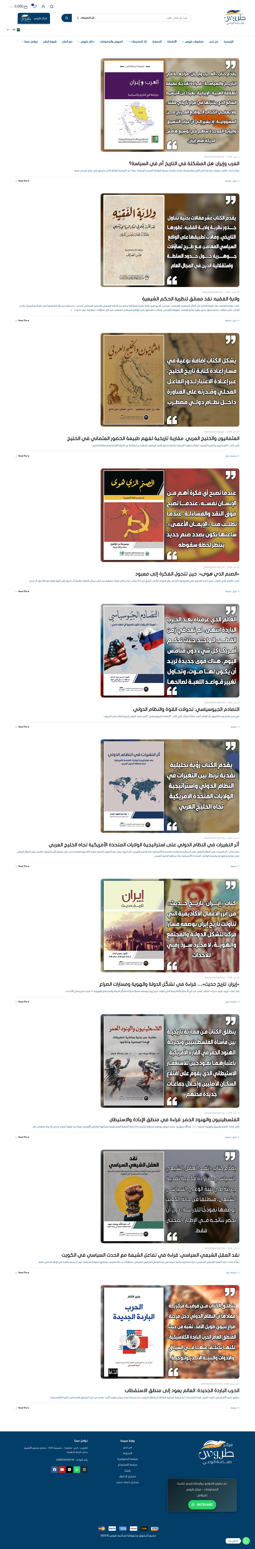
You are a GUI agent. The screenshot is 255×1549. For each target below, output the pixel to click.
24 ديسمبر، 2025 (231, 1384)
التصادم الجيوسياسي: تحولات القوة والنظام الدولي (186, 709)
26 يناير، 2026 (233, 567)
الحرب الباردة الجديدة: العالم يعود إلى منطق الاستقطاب (182, 1390)
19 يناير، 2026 (233, 703)
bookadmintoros (212, 157)
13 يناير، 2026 (233, 978)
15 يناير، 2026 (233, 838)
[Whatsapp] (77, 1469)
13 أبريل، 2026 (233, 157)
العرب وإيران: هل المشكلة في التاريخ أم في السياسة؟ (184, 163)
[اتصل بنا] (246, 1541)
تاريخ (234, 181)
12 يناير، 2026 (233, 1113)
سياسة (228, 181)
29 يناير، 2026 (233, 432)
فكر (228, 1273)
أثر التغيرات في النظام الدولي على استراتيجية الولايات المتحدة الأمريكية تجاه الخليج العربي (144, 844)
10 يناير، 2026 (233, 1248)
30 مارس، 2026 (232, 292)
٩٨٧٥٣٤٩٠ (204, 1505)
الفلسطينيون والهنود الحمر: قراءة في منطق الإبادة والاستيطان (174, 1119)
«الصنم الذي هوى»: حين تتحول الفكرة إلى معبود (187, 573)
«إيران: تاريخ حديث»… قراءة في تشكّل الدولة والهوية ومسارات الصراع (169, 984)
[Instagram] (84, 1469)
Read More (23, 181)
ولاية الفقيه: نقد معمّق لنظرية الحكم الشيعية (190, 298)
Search (66, 18)
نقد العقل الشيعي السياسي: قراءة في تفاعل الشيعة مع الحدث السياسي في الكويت (150, 1255)
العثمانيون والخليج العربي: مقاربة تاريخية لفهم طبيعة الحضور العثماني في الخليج (153, 438)
